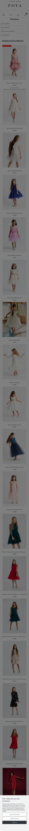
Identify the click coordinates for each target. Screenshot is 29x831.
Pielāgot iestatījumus (14, 818)
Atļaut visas (14, 822)
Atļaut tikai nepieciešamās (15, 814)
